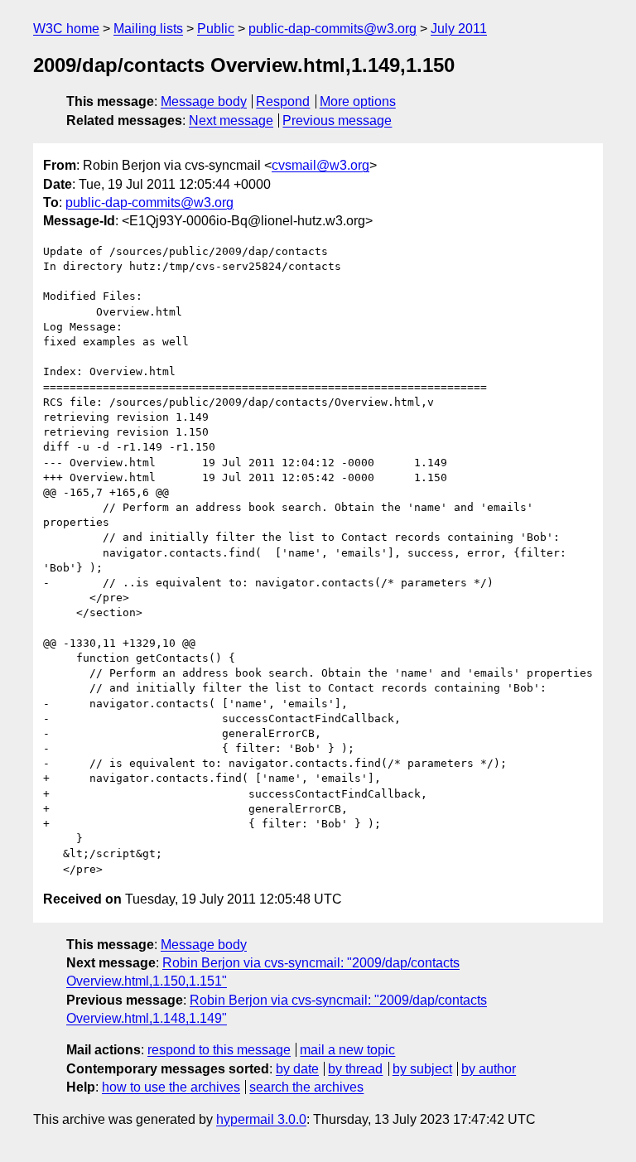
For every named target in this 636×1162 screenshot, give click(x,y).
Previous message (337, 120)
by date (297, 1069)
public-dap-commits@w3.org (332, 29)
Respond (283, 101)
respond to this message (219, 1050)
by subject (422, 1069)
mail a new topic (347, 1050)
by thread (355, 1069)
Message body (204, 101)
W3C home (66, 29)
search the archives (306, 1087)
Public (215, 29)
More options (358, 101)
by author (488, 1069)
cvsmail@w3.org (320, 165)
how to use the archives (171, 1087)
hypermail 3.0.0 (261, 1119)
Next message (231, 120)
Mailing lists (148, 29)
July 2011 (459, 29)
